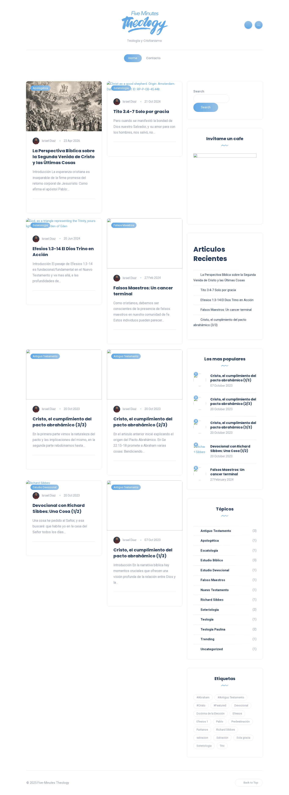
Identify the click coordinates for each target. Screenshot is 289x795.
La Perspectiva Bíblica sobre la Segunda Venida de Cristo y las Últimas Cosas (64, 157)
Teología (207, 619)
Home (132, 58)
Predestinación (240, 721)
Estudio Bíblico (212, 560)
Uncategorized (212, 649)
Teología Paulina (213, 629)
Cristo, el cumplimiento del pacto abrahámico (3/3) (62, 422)
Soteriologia (121, 88)
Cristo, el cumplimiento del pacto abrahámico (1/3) (142, 553)
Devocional (241, 705)
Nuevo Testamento (215, 590)
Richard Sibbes (212, 600)
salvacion (202, 737)
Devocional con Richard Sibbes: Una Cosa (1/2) (59, 508)
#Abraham (203, 697)
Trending (207, 639)
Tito (222, 745)
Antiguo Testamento (45, 356)
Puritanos (202, 729)
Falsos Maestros (124, 225)
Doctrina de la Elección (210, 713)
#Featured (220, 705)
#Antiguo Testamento (231, 697)
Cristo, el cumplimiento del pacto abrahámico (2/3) (142, 422)
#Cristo (201, 705)
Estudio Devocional (44, 487)
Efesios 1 (202, 721)
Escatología (209, 550)
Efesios (237, 713)
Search (198, 91)
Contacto (153, 58)
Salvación (222, 737)
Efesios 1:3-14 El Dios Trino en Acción (227, 300)
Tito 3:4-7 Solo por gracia (141, 111)
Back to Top (251, 782)
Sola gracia (243, 737)
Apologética (40, 88)
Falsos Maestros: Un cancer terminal (226, 310)
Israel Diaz (49, 140)
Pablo (219, 721)
